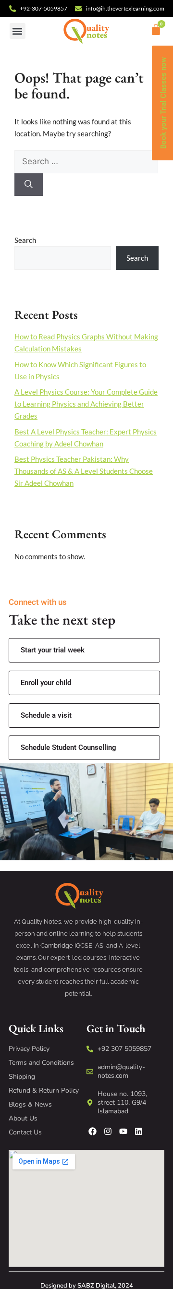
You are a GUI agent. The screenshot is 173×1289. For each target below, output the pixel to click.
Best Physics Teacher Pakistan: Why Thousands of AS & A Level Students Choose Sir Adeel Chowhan (83, 471)
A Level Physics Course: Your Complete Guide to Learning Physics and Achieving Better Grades (86, 403)
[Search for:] (86, 161)
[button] (17, 31)
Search (25, 240)
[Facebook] (92, 1131)
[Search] (28, 184)
